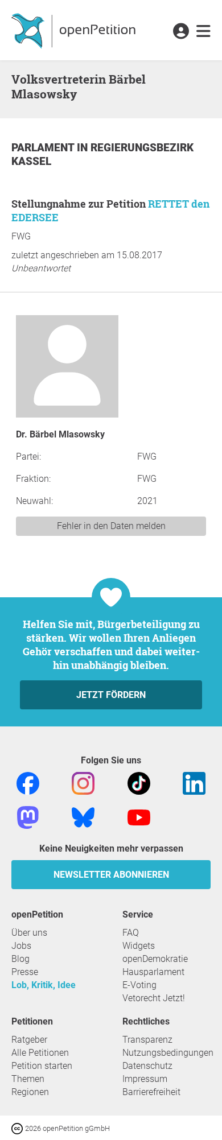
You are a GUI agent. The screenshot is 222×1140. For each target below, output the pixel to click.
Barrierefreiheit (151, 1092)
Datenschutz (147, 1065)
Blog (20, 958)
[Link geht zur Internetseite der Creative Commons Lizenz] (18, 1127)
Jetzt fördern (111, 694)
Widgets (138, 945)
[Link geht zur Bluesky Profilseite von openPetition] (83, 816)
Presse (24, 971)
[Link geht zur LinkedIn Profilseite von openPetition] (194, 782)
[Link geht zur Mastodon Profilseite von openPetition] (28, 816)
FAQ (130, 932)
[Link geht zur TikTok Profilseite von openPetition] (139, 782)
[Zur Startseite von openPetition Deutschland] (74, 30)
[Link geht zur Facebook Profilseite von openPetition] (28, 782)
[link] (203, 31)
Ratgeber (29, 1039)
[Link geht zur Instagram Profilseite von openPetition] (83, 782)
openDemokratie (155, 958)
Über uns (29, 932)
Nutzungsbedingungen (167, 1052)
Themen (27, 1078)
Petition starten (41, 1065)
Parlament (44, 147)
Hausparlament (153, 971)
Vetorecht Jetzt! (153, 998)
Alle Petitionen (40, 1052)
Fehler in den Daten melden (111, 526)
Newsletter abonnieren (111, 874)
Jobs (21, 945)
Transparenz (147, 1039)
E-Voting (139, 985)
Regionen (30, 1092)
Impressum (144, 1078)
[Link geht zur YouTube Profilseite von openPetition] (139, 816)
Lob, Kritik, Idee (43, 985)
